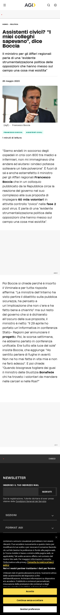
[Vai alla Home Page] (30, 5)
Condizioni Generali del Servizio (31, 501)
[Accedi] (55, 5)
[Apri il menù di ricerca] (48, 5)
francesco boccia (13, 132)
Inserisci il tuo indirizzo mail (21, 485)
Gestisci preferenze (30, 609)
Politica (14, 24)
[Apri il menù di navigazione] (4, 5)
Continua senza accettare (30, 600)
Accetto (30, 591)
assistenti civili (34, 132)
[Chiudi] (56, 537)
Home (5, 24)
